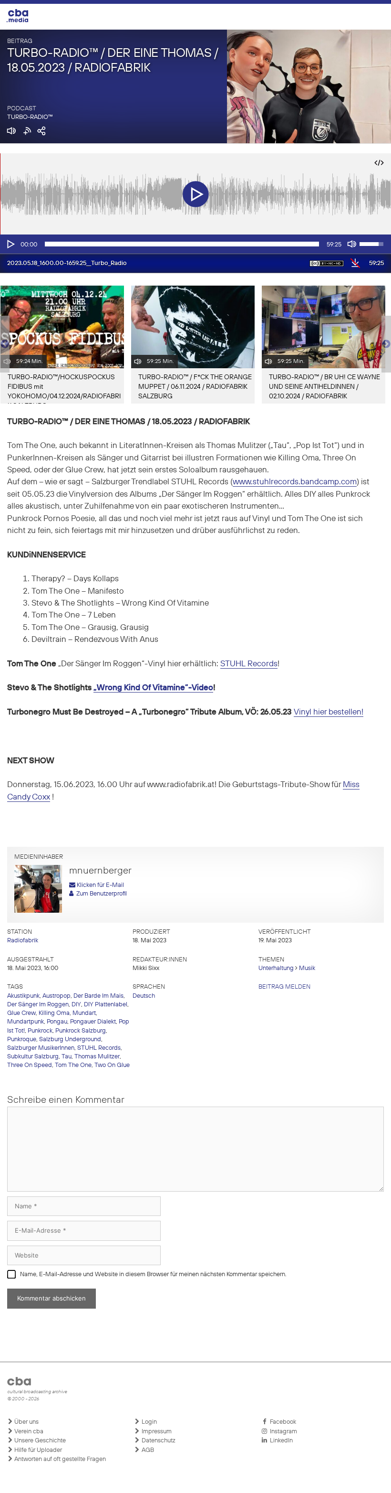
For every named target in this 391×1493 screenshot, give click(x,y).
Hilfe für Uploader (37, 1450)
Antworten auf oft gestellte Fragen (59, 1459)
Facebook (281, 1422)
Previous (5, 344)
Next (386, 344)
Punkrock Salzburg (80, 1031)
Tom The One (73, 1065)
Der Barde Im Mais (98, 996)
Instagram (282, 1432)
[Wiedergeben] (10, 244)
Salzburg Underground (70, 1039)
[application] (195, 244)
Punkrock (40, 1031)
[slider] (182, 244)
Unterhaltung (276, 968)
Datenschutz (157, 1441)
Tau (67, 1057)
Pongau (57, 1022)
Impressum (156, 1432)
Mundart (84, 1013)
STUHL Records (249, 664)
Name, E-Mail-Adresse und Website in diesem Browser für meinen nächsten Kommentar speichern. (153, 1274)
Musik (307, 968)
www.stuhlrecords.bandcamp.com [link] (295, 482)
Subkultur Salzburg (33, 1057)
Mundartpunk (25, 1022)
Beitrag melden (284, 987)
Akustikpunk (23, 996)
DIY (76, 1005)
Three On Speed (29, 1065)
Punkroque (21, 1039)
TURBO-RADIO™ (30, 117)
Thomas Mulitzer (97, 1057)
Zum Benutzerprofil (100, 894)
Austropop (56, 996)
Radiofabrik (22, 941)
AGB (147, 1450)
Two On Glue (112, 1065)
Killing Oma (54, 1013)
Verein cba (28, 1432)
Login (148, 1422)
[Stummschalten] (352, 244)
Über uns (26, 1422)
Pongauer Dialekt (93, 1022)
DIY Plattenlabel (105, 1005)
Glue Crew (21, 1013)
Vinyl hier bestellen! (328, 712)
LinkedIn (280, 1441)
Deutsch (144, 996)
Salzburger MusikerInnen (40, 1048)
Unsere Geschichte (39, 1441)
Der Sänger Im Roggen (38, 1005)
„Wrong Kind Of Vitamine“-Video (153, 688)
